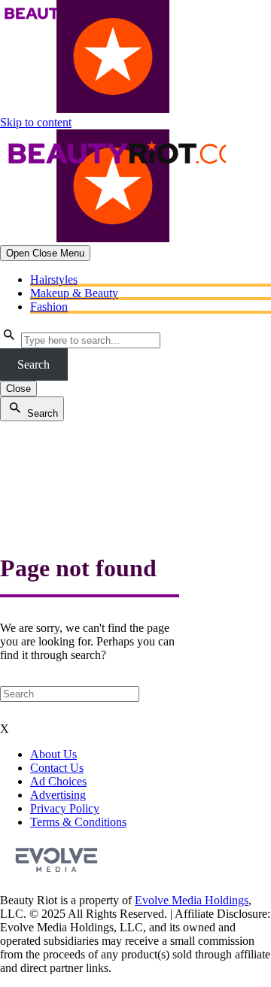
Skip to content (36, 122)
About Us (53, 754)
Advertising (58, 794)
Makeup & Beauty (74, 293)
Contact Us (57, 767)
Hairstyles (54, 279)
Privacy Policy (64, 808)
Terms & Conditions (78, 821)
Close (18, 388)
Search (33, 364)
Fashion (49, 306)
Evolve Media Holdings (191, 900)
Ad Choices (58, 781)
